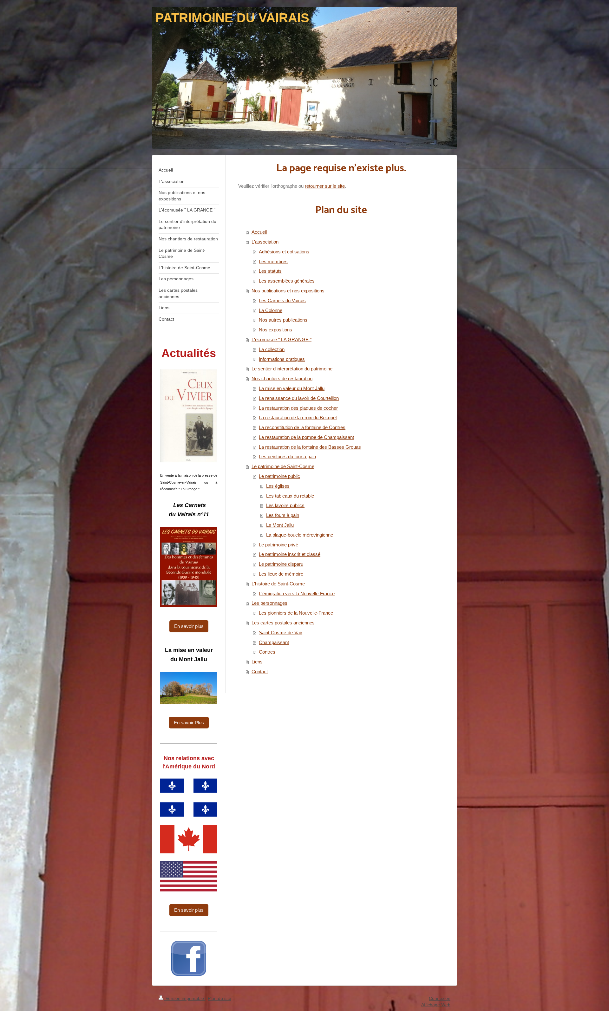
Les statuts (270, 271)
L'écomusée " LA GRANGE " (281, 339)
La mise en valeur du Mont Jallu (291, 388)
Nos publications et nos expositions (288, 290)
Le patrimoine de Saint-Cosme (283, 466)
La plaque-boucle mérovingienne (299, 535)
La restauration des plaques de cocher (298, 408)
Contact (260, 671)
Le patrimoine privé (278, 544)
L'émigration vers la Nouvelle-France (297, 593)
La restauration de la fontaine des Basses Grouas (310, 447)
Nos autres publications (283, 320)
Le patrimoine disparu (281, 564)
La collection (272, 349)
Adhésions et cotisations (284, 251)
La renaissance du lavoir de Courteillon (299, 398)
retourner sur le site (325, 186)
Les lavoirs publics (285, 505)
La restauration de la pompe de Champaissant (306, 437)
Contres (267, 652)
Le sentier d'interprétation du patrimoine (292, 368)
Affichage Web (435, 1004)
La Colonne (270, 310)
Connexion (439, 998)
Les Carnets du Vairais (282, 300)
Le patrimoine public (279, 476)
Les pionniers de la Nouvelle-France (296, 613)
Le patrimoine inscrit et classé (289, 554)
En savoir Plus (189, 722)
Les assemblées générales (287, 281)
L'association (265, 242)
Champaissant (274, 642)
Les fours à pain (282, 515)
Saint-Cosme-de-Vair (280, 632)
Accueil (259, 232)
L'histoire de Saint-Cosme (278, 583)
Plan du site (219, 998)
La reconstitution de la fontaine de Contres (302, 427)
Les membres (273, 261)
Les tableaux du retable (290, 496)
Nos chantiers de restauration (282, 378)
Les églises (278, 486)
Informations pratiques (282, 359)
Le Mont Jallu (280, 525)
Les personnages (269, 603)
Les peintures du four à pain (287, 456)
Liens (257, 661)
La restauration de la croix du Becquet (298, 417)
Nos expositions (275, 329)
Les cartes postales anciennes (283, 622)
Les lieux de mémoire (281, 574)
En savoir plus (189, 626)
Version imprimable (184, 998)
